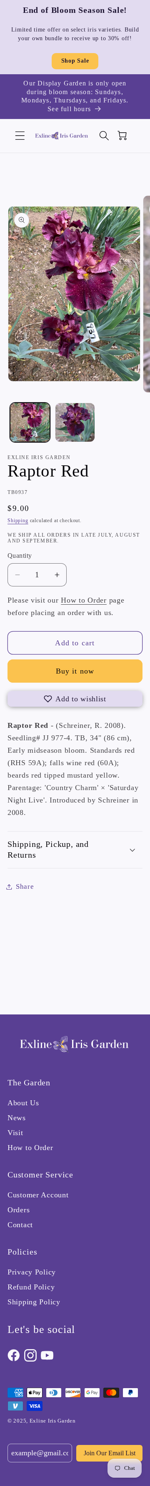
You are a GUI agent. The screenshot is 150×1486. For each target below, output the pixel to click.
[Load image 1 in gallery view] (30, 423)
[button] (20, 136)
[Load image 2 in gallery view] (75, 423)
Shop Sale (75, 61)
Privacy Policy (32, 1272)
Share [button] (25, 886)
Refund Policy (31, 1287)
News (17, 1118)
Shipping (18, 520)
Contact (20, 1225)
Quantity (20, 555)
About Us (23, 1103)
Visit (15, 1132)
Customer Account (38, 1195)
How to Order (84, 600)
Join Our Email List (109, 1453)
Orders (19, 1210)
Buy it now (75, 671)
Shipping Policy (34, 1302)
